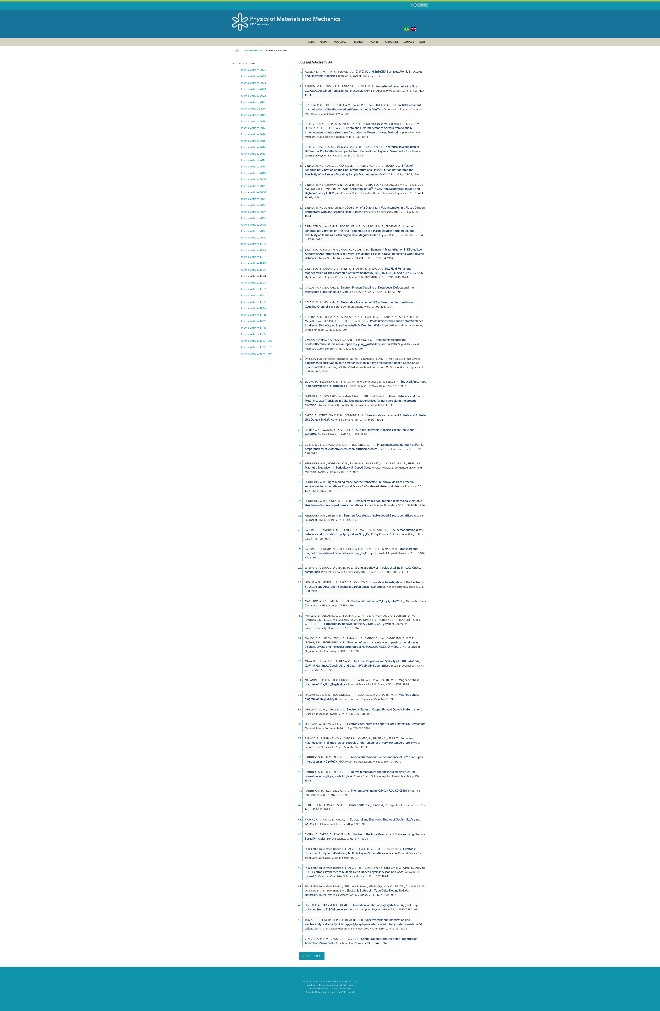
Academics (340, 41)
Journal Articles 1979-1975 (256, 347)
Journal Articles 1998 (253, 250)
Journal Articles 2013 (253, 153)
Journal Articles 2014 (253, 147)
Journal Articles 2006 (253, 198)
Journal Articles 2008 (253, 185)
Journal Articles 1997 (253, 256)
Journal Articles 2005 (253, 205)
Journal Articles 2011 (253, 166)
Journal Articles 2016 (253, 134)
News (422, 41)
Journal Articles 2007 (253, 192)
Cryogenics (391, 41)
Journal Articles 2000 (253, 237)
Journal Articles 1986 (253, 327)
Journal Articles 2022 (253, 95)
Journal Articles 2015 (253, 140)
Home (311, 41)
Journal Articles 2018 (253, 121)
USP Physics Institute (259, 24)
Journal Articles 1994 (253, 276)
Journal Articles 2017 (253, 127)
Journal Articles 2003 (253, 218)
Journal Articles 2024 (253, 82)
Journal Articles (253, 50)
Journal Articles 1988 (253, 314)
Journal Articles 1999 (253, 243)
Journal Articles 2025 (253, 76)
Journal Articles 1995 (253, 269)
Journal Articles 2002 (253, 224)
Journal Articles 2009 (253, 179)
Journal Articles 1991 (253, 295)
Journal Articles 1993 (253, 282)
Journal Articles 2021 (253, 102)
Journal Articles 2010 (253, 173)
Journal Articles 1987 (253, 321)
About (323, 41)
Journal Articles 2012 (253, 160)
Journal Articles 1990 (253, 301)
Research (358, 41)
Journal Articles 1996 (253, 263)
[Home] (240, 21)
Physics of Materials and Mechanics (295, 18)
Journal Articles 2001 (253, 230)
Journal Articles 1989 (253, 308)
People (374, 41)
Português (313, 955)
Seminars (409, 41)
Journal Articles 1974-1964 (256, 353)
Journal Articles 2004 (253, 211)
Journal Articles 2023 (253, 89)
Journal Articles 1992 (253, 289)
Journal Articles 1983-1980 (257, 340)
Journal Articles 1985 (253, 334)
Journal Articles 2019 (253, 114)
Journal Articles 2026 (253, 69)
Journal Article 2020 (253, 108)
